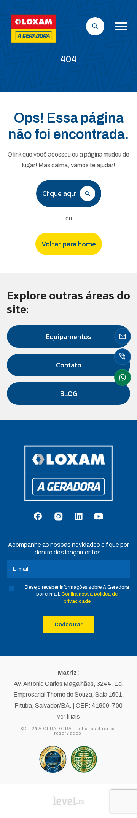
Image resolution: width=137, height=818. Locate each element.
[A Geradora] (33, 44)
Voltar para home (68, 244)
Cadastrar (68, 625)
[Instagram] (58, 517)
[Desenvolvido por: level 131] (69, 801)
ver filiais (68, 716)
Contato (68, 365)
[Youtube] (98, 517)
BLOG (68, 393)
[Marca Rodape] (68, 477)
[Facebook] (38, 516)
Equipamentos (68, 336)
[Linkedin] (79, 516)
